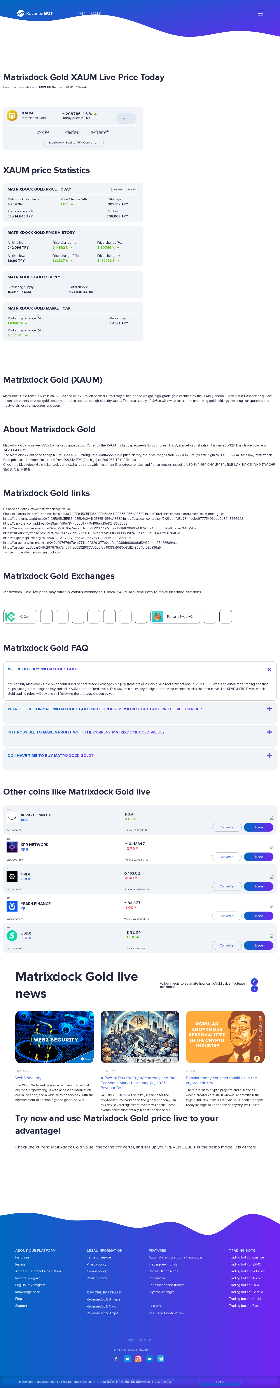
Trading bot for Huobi (245, 1299)
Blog (18, 1299)
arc (24, 819)
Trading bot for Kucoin (245, 1278)
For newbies (158, 1278)
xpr (24, 849)
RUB (230, 465)
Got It (220, 1382)
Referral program (27, 1278)
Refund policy (97, 1278)
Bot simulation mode (163, 1271)
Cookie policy (97, 1271)
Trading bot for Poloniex (247, 1271)
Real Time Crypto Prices (166, 1313)
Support (21, 1306)
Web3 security (28, 1078)
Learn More (163, 1382)
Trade (258, 827)
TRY (265, 465)
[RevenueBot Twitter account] (127, 1359)
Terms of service (99, 1257)
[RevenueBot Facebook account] (116, 1359)
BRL (223, 465)
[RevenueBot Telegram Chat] (160, 1359)
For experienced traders (167, 1285)
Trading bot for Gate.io (246, 1292)
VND (257, 465)
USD (189, 465)
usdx (26, 938)
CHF (272, 465)
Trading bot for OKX (244, 1285)
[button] (254, 981)
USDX (26, 933)
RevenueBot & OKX (101, 1306)
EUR (197, 465)
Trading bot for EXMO (245, 1264)
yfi (23, 908)
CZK (250, 465)
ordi (25, 879)
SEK (6, 469)
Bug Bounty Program (30, 1285)
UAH (237, 465)
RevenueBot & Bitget (102, 1313)
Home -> (7, 87)
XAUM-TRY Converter (77, 87)
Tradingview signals (163, 1264)
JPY (217, 465)
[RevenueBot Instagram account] (138, 1359)
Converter (227, 827)
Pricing (20, 1264)
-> (52, 87)
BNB (27, 469)
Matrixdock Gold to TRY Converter (73, 142)
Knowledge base (27, 1292)
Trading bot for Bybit (244, 1306)
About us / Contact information (38, 1271)
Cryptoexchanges (162, 1292)
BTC (13, 469)
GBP (203, 465)
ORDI (25, 874)
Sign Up (95, 13)
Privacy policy (96, 1264)
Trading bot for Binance (246, 1257)
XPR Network (34, 844)
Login (81, 13)
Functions (22, 1257)
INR (244, 465)
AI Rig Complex (36, 815)
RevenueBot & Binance (104, 1299)
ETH (20, 469)
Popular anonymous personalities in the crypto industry (221, 1081)
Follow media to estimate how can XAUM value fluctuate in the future (204, 985)
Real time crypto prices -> (25, 87)
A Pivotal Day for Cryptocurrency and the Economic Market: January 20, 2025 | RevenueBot (138, 1083)
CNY (210, 465)
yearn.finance (36, 903)
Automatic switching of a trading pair (176, 1257)
